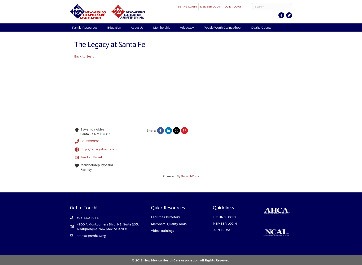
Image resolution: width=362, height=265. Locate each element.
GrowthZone (190, 176)
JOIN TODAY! (233, 6)
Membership (161, 27)
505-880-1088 (87, 218)
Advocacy (187, 27)
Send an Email (91, 157)
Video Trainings (163, 231)
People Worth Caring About (222, 27)
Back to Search (85, 56)
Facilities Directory (165, 217)
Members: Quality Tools (169, 224)
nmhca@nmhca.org (91, 236)
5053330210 (89, 141)
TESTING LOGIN (186, 6)
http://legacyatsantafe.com (101, 149)
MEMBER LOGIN (210, 6)
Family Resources (85, 27)
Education (114, 27)
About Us (137, 27)
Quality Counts (261, 27)
